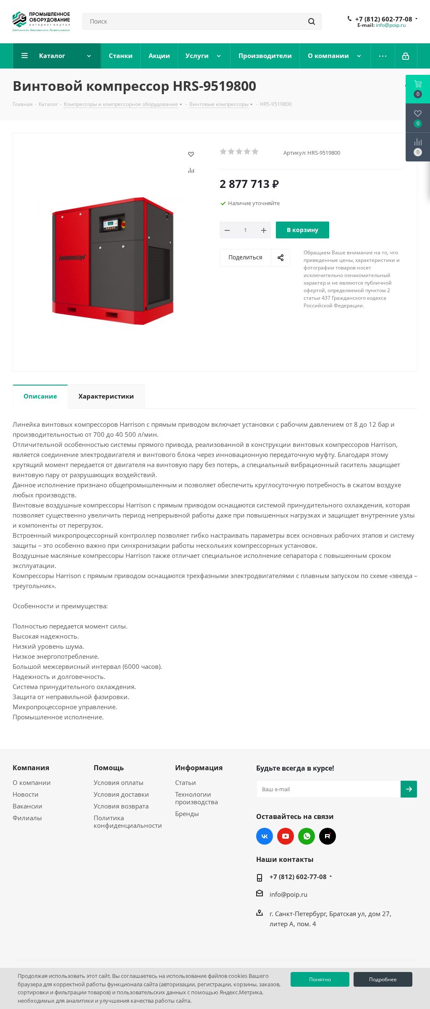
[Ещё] (383, 56)
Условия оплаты (119, 782)
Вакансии (27, 806)
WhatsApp (306, 836)
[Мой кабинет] (406, 56)
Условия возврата (121, 806)
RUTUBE (327, 836)
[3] (240, 151)
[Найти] (312, 21)
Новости (26, 794)
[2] (232, 151)
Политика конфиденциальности (128, 821)
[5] (256, 151)
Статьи (185, 782)
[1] (224, 151)
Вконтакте (264, 836)
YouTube (285, 836)
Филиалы (27, 818)
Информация (199, 767)
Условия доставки (121, 794)
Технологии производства (196, 798)
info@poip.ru (391, 25)
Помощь (109, 767)
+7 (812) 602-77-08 (383, 19)
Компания (31, 767)
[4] (248, 151)
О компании (32, 782)
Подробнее (383, 979)
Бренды (187, 813)
